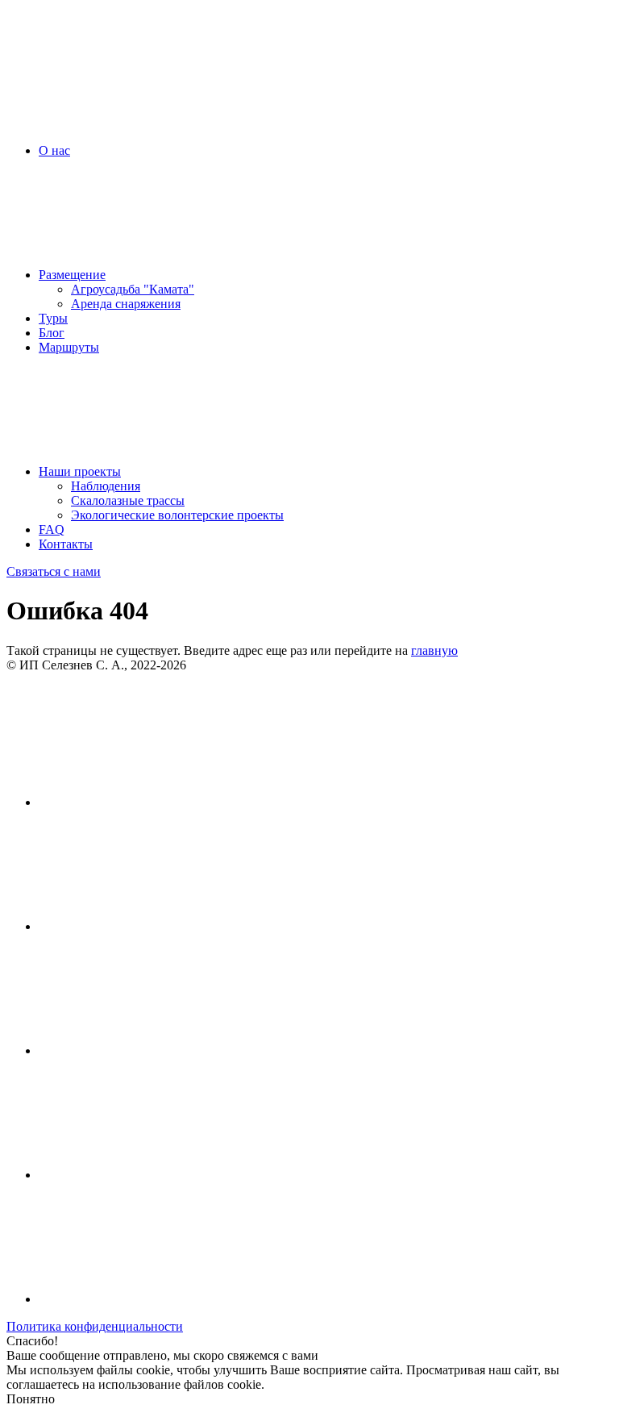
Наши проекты (80, 471)
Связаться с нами (53, 571)
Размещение (72, 274)
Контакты (66, 544)
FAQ (51, 529)
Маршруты (69, 347)
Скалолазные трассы (128, 500)
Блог (51, 333)
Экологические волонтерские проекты (177, 515)
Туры (53, 318)
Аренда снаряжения (126, 304)
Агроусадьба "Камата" (132, 289)
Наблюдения (105, 486)
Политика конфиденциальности (94, 1326)
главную (434, 650)
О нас (54, 150)
